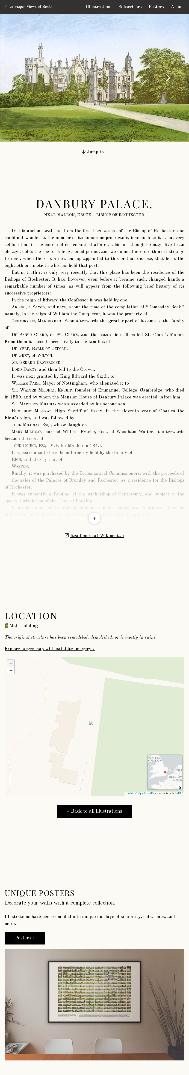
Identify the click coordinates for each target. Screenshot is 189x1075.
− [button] (10, 670)
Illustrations (98, 7)
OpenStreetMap (147, 793)
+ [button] (10, 663)
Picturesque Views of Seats (28, 7)
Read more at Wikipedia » (97, 536)
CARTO (178, 793)
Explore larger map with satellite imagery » (50, 649)
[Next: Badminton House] (20, 78)
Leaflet (129, 793)
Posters (156, 7)
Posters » (25, 938)
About (177, 7)
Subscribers (130, 7)
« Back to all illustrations (94, 811)
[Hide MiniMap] (180, 787)
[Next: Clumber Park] (168, 78)
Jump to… (97, 152)
